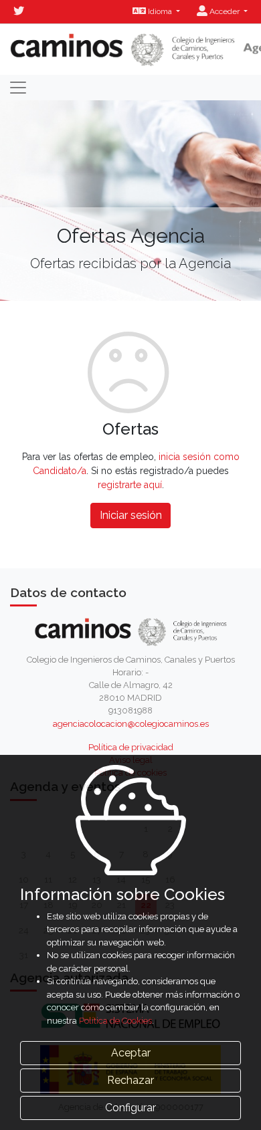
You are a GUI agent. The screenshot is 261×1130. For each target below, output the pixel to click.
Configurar (130, 1107)
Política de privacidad (130, 747)
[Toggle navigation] (18, 87)
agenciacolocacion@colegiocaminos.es (131, 724)
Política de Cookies (115, 1021)
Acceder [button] (224, 11)
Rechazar (130, 1080)
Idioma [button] (160, 11)
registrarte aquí (130, 484)
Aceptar (131, 1052)
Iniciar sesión (131, 515)
